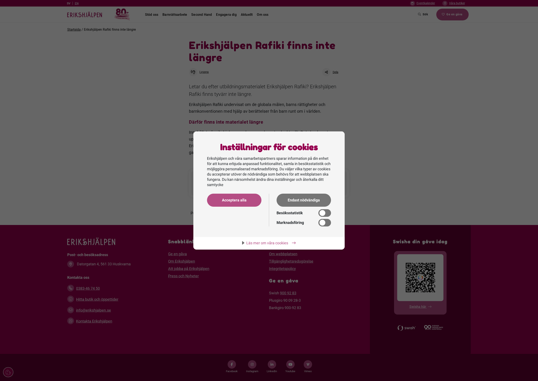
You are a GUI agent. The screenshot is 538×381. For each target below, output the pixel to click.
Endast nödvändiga (304, 200)
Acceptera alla (234, 200)
